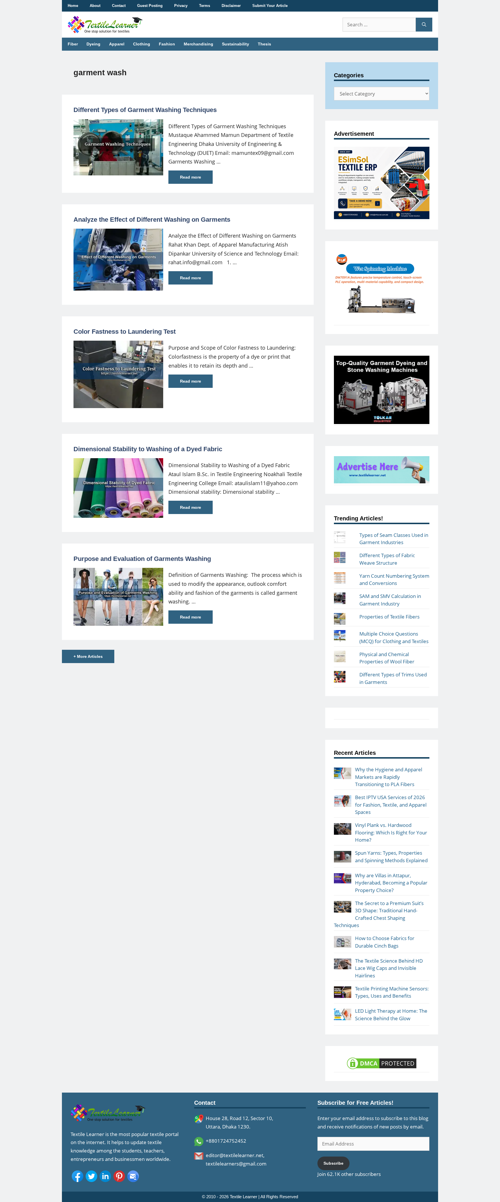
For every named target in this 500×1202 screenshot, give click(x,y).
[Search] (424, 25)
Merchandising (198, 44)
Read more (190, 177)
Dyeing (93, 44)
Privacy (181, 5)
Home (73, 5)
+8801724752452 (226, 1140)
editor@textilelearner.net (234, 1155)
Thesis (264, 44)
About (95, 5)
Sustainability (235, 44)
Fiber (73, 44)
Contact (119, 5)
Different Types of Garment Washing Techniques (145, 109)
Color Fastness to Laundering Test (124, 331)
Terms (204, 5)
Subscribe (333, 1163)
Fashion (167, 44)
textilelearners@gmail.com (236, 1163)
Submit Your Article (270, 5)
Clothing (141, 44)
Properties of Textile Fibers (389, 616)
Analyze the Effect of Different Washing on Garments (151, 219)
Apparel (116, 44)
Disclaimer (231, 5)
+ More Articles (88, 656)
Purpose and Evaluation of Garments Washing (142, 558)
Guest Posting (150, 5)
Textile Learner (243, 1196)
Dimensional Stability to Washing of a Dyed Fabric (147, 449)
